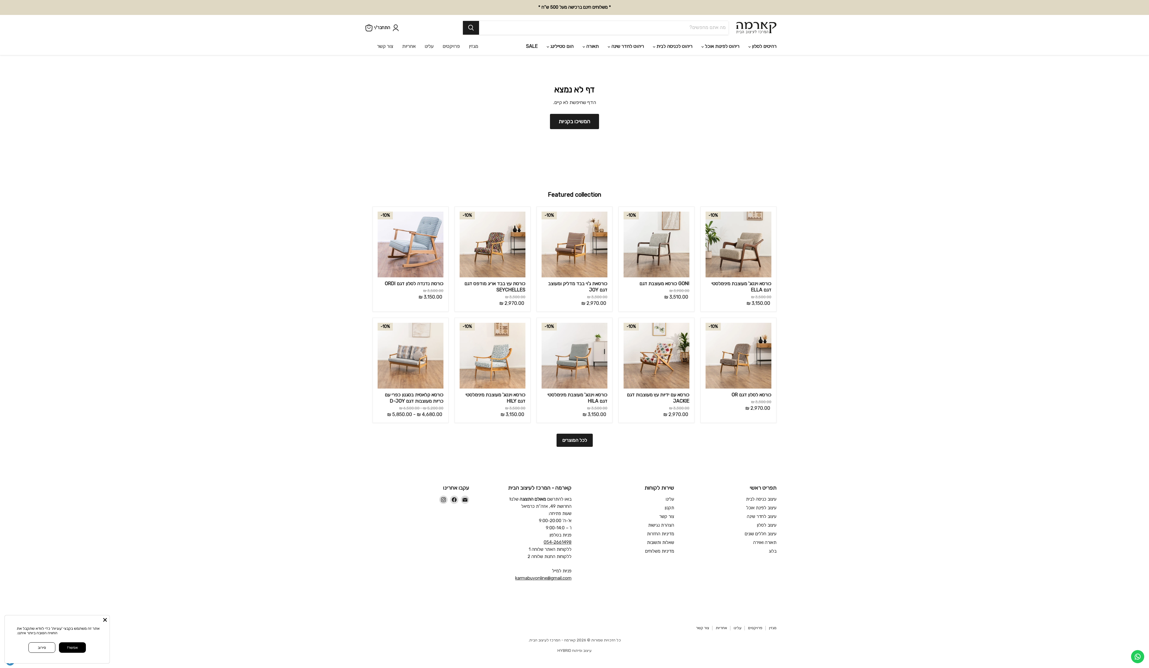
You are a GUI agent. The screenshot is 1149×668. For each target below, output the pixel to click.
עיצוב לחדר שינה (761, 516)
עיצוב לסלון (766, 525)
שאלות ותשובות (660, 542)
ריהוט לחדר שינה (627, 46)
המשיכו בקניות (574, 121)
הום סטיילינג (561, 46)
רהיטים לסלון (763, 46)
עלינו (429, 46)
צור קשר (385, 46)
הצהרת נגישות (661, 525)
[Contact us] (1137, 656)
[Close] (105, 620)
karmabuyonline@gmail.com (543, 578)
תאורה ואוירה (764, 542)
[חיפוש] (471, 28)
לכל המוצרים (574, 440)
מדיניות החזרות (660, 533)
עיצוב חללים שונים (760, 533)
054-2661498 (558, 542)
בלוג (772, 551)
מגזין (473, 46)
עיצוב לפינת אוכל (761, 507)
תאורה (592, 46)
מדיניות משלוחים (659, 551)
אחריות (409, 46)
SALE (532, 46)
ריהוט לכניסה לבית (673, 46)
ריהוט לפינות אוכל (721, 46)
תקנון (669, 507)
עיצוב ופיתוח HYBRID (574, 650)
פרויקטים (451, 46)
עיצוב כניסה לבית (761, 499)
